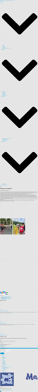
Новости (1, 309)
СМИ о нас (4, 94)
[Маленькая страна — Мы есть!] (7, 0)
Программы (4, 92)
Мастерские (4, 140)
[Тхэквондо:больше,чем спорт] (5, 332)
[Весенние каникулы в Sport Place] (5, 308)
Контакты (4, 48)
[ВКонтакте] (1, 292)
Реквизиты (4, 357)
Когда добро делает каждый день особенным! (6, 297)
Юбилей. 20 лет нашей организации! (5, 298)
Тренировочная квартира (5, 139)
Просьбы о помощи (5, 95)
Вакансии (2, 370)
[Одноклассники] (2, 292)
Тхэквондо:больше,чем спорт (3, 335)
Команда (4, 45)
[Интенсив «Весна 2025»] (5, 320)
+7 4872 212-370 (2, 343)
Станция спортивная (5, 367)
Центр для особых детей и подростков (7, 138)
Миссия (3, 355)
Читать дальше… (11, 312)
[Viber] (5, 292)
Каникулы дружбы (5, 369)
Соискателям (4, 184)
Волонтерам (4, 183)
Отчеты (3, 46)
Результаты (4, 93)
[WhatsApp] (7, 292)
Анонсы (3, 91)
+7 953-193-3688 (2, 345)
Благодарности (4, 362)
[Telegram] (4, 292)
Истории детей (4, 47)
